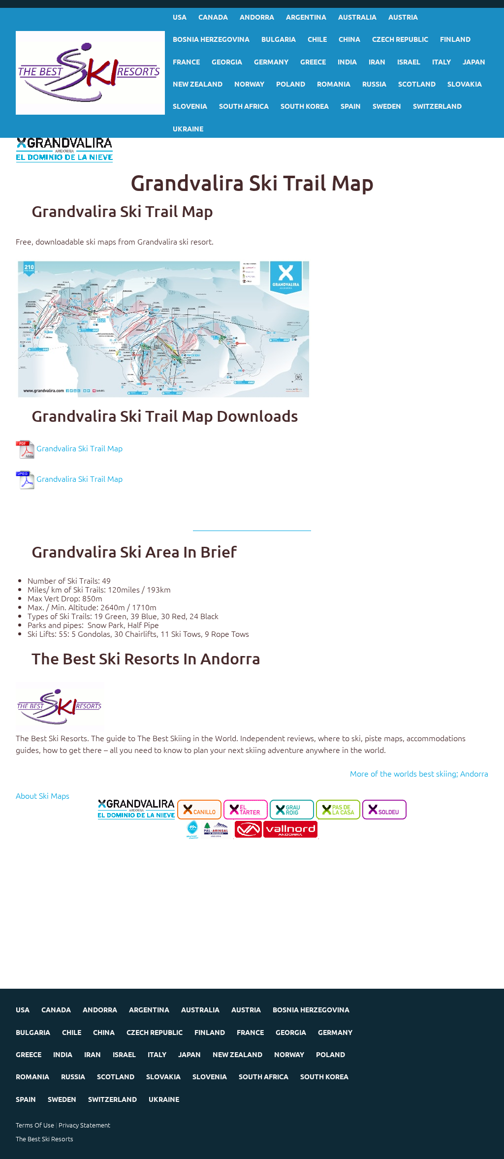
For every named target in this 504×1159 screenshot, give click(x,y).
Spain (351, 105)
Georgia (227, 61)
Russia (374, 83)
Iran (377, 61)
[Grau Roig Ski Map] (292, 808)
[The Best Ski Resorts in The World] (60, 705)
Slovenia (190, 105)
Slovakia (464, 83)
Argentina (306, 16)
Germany (271, 61)
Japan (474, 61)
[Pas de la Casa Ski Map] (338, 808)
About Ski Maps (42, 795)
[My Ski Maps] (90, 73)
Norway (249, 83)
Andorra (257, 16)
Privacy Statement (84, 1124)
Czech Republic (400, 38)
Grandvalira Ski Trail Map (79, 447)
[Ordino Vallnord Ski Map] (276, 828)
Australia (357, 16)
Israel (408, 61)
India (347, 61)
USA (180, 16)
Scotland (417, 83)
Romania (333, 83)
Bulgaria (278, 38)
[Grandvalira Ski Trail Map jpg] (163, 327)
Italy (441, 61)
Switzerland (437, 105)
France (186, 61)
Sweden (387, 105)
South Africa (244, 105)
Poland (290, 83)
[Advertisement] (252, 920)
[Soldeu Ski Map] (384, 808)
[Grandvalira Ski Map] (136, 808)
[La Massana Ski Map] (192, 828)
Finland (455, 38)
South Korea (305, 105)
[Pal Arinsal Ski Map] (216, 828)
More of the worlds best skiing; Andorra (419, 773)
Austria (403, 16)
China (349, 38)
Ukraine (188, 128)
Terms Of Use (35, 1124)
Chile (317, 38)
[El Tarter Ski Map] (245, 808)
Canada (213, 16)
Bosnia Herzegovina (211, 38)
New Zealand (197, 83)
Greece (313, 61)
